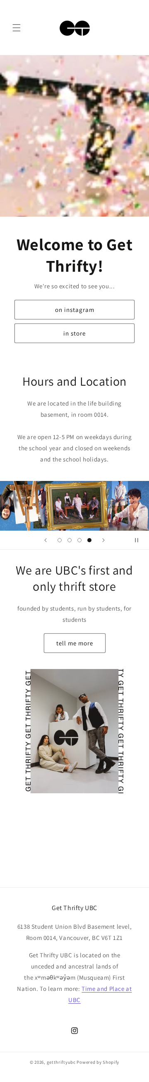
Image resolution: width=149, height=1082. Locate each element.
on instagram (74, 310)
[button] (16, 28)
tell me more (74, 643)
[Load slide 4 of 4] (89, 540)
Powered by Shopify (98, 1062)
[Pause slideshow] (140, 540)
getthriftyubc (61, 1062)
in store (74, 333)
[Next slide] (103, 540)
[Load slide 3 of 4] (79, 540)
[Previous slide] (45, 540)
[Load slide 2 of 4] (69, 540)
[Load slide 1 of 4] (60, 540)
